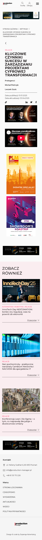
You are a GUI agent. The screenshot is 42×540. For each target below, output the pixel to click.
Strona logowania (12, 487)
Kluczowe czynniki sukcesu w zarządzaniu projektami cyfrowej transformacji (19, 34)
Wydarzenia (9, 497)
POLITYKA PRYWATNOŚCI (14, 511)
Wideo (6, 507)
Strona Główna (10, 29)
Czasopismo (9, 492)
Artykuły (24, 29)
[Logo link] (7, 4)
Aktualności (9, 502)
